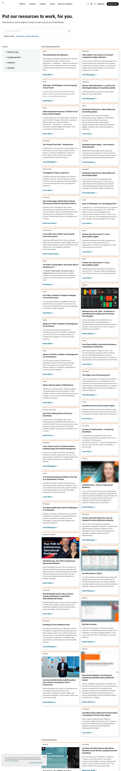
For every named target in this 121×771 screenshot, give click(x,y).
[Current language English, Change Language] (91, 4)
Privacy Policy (14, 760)
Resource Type (12, 52)
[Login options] (95, 4)
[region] (24, 760)
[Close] (45, 757)
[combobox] (36, 31)
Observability (20, 36)
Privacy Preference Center (35, 762)
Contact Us (100, 4)
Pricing (52, 4)
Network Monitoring (32, 36)
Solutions (11, 68)
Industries (11, 63)
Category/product (14, 57)
